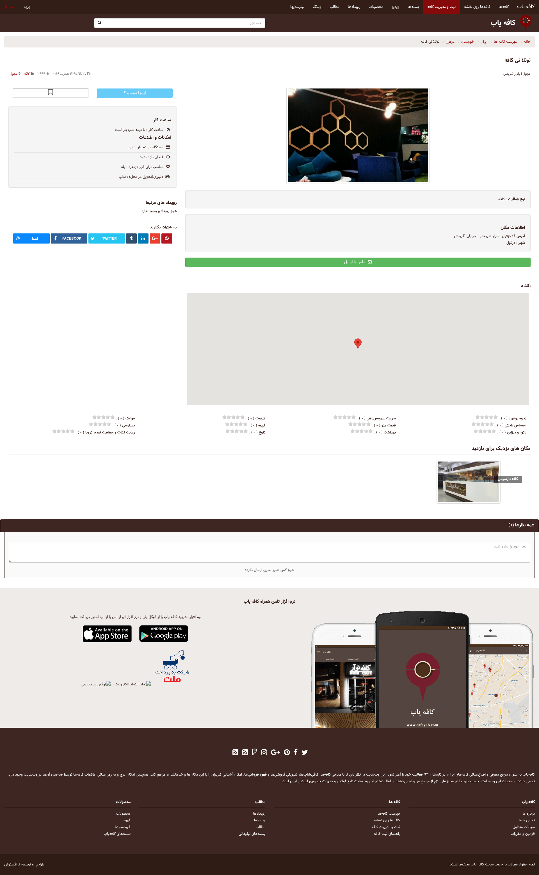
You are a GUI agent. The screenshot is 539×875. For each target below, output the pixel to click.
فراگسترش (12, 865)
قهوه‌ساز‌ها (123, 827)
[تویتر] (305, 753)
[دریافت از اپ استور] (107, 634)
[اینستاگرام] (264, 753)
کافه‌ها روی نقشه (387, 820)
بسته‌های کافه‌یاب (117, 834)
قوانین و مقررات (523, 834)
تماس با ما (527, 820)
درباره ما (529, 814)
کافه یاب (526, 7)
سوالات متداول (524, 827)
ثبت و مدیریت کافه (386, 827)
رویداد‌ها (259, 814)
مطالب (260, 827)
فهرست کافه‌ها (389, 814)
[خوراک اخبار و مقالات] (245, 753)
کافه (27, 74)
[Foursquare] (254, 753)
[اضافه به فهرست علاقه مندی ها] (50, 93)
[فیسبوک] (296, 753)
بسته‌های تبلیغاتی (252, 834)
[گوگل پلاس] (275, 753)
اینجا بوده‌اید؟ (135, 93)
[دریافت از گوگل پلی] (164, 634)
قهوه (127, 820)
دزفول (14, 74)
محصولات (123, 814)
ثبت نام (9, 7)
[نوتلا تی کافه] (358, 135)
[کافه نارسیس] (468, 482)
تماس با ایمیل (356, 262)
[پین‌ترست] (287, 753)
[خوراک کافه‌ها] (235, 753)
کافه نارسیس (508, 479)
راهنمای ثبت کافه (387, 834)
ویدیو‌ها (259, 820)
